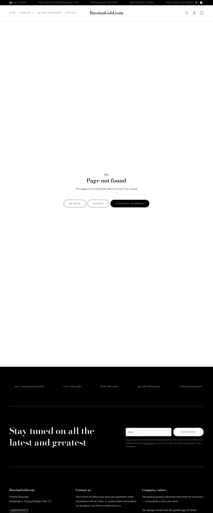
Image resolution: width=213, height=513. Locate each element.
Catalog (25, 13)
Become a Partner (49, 13)
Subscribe (188, 432)
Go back (75, 203)
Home (12, 13)
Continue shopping (130, 203)
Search (98, 203)
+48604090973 (18, 510)
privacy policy (149, 443)
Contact (70, 13)
